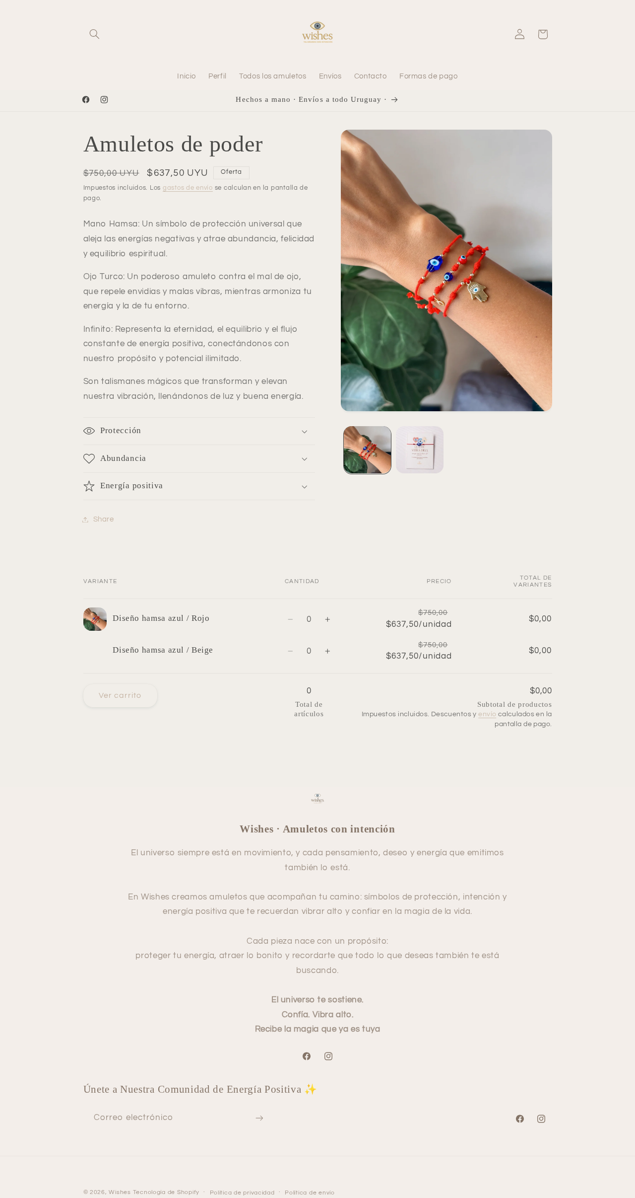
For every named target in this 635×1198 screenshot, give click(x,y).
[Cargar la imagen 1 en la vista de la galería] (367, 449)
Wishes (119, 1192)
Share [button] (103, 519)
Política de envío (310, 1193)
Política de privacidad (242, 1193)
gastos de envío (188, 188)
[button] (94, 34)
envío (487, 714)
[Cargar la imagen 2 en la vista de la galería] (419, 449)
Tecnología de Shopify (166, 1192)
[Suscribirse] (259, 1117)
